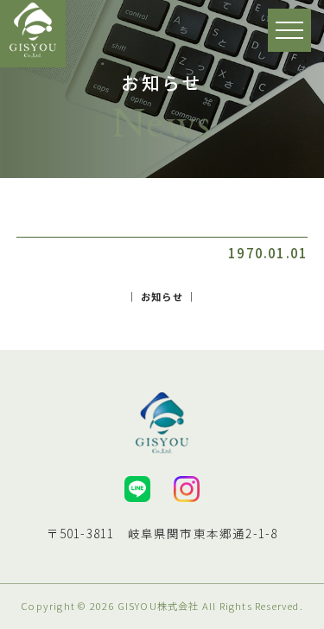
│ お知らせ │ (162, 296)
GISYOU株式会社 (159, 606)
